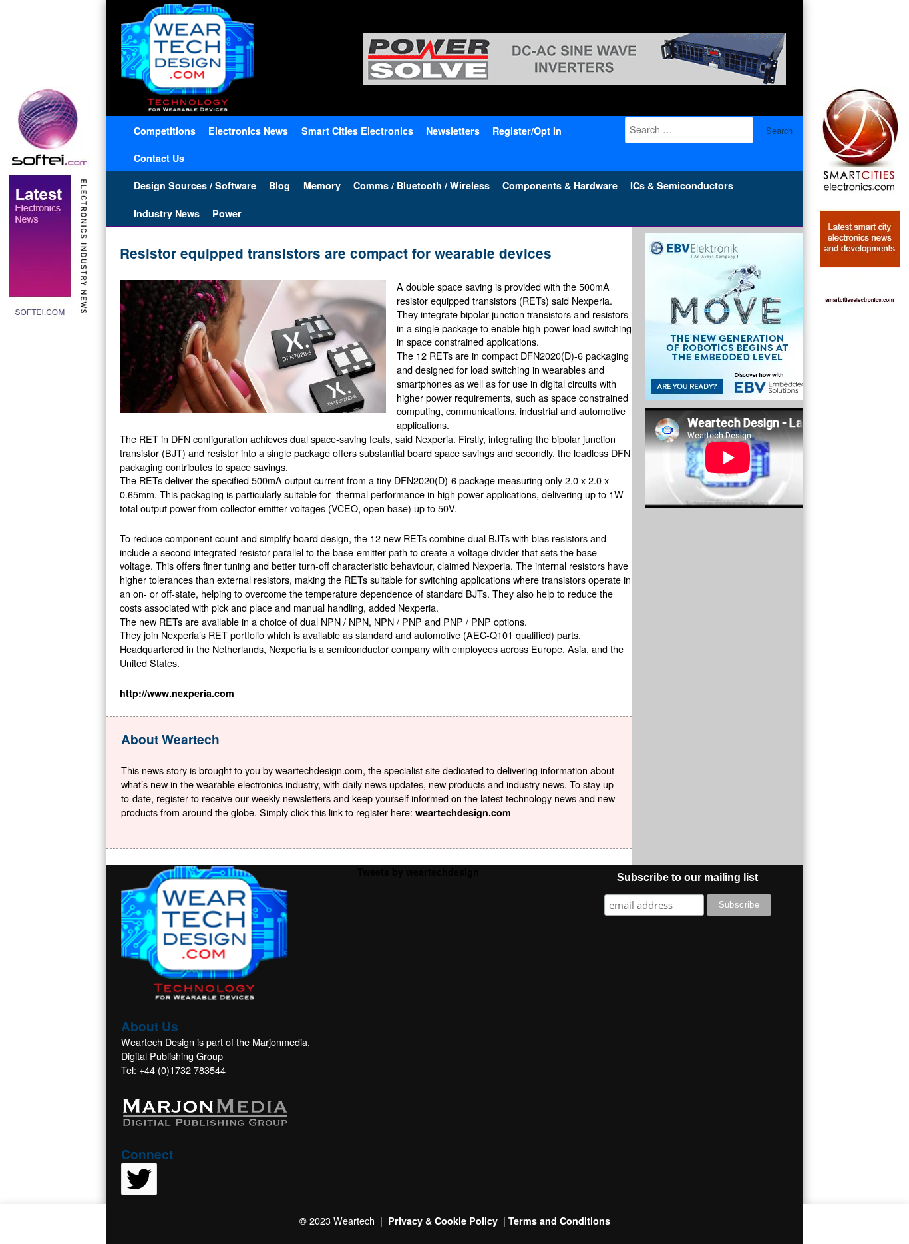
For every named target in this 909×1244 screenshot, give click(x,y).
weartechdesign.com (463, 812)
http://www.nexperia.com (177, 693)
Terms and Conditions (559, 1220)
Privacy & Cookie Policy (443, 1220)
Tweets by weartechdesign (418, 871)
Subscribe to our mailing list (687, 877)
